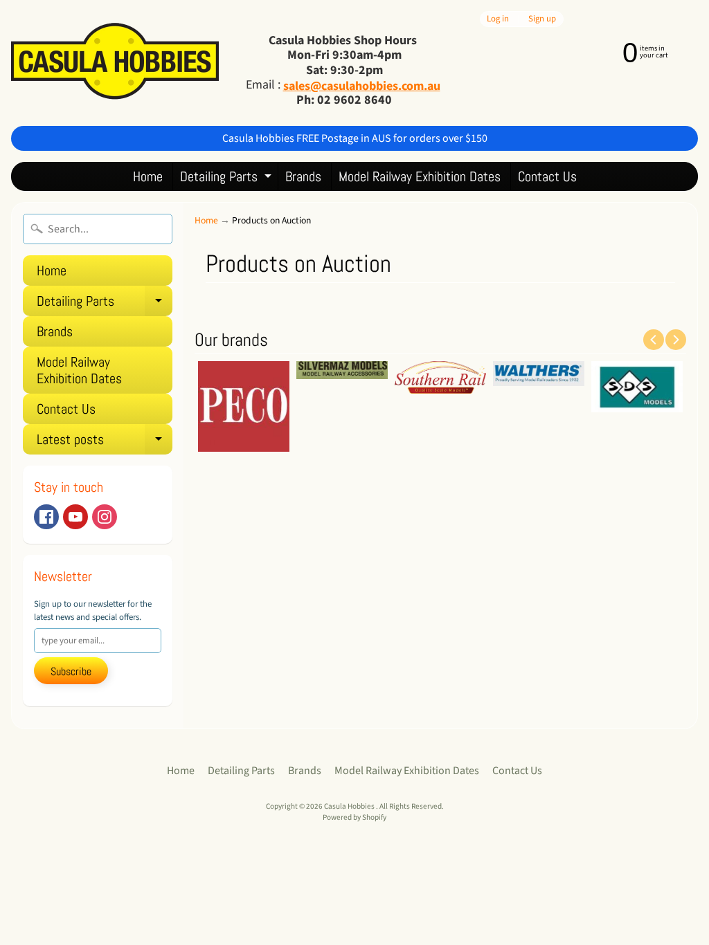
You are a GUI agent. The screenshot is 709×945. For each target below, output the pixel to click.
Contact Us (547, 176)
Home (148, 176)
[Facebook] (46, 516)
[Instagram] (104, 516)
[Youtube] (75, 516)
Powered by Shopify (354, 817)
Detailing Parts (227, 178)
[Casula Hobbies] (115, 62)
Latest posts (104, 442)
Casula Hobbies (350, 806)
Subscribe (71, 671)
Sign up (542, 19)
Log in (498, 19)
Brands (303, 176)
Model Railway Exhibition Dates (420, 176)
